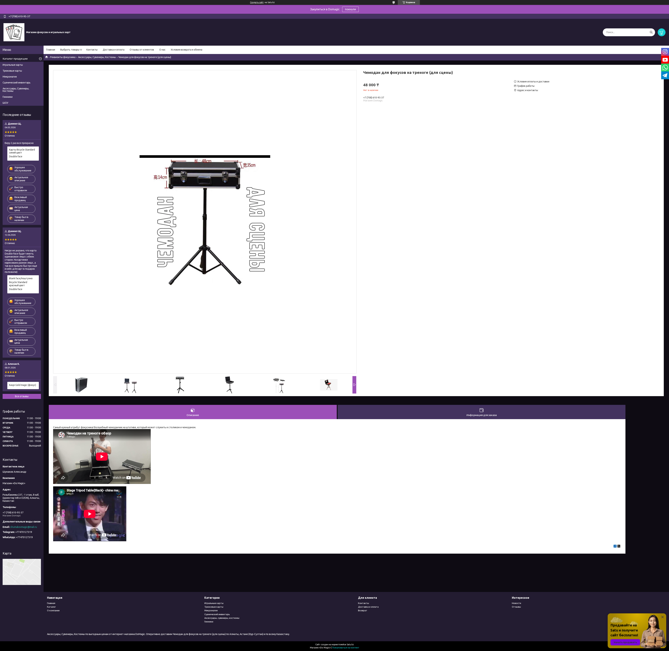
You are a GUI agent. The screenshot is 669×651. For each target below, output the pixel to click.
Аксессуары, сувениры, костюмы (221, 618)
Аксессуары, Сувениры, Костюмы (97, 57)
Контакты (92, 49)
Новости (516, 603)
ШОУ (5, 102)
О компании (53, 610)
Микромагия (10, 76)
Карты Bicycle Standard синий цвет (22, 151)
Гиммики (8, 96)
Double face (15, 156)
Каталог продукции (15, 58)
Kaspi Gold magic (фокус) (22, 385)
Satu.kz (350, 644)
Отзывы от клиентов (142, 49)
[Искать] (651, 32)
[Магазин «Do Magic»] (13, 32)
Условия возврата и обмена (186, 49)
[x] (618, 546)
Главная (50, 49)
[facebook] (615, 546)
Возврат (362, 610)
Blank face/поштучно (21, 278)
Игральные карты (13, 64)
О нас (162, 49)
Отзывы (516, 607)
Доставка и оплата (113, 49)
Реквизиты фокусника (62, 57)
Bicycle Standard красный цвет (18, 284)
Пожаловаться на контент (345, 647)
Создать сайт (257, 2)
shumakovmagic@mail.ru (23, 527)
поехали (350, 9)
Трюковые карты (12, 70)
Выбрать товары (69, 49)
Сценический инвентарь (16, 82)
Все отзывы (22, 396)
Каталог (51, 607)
